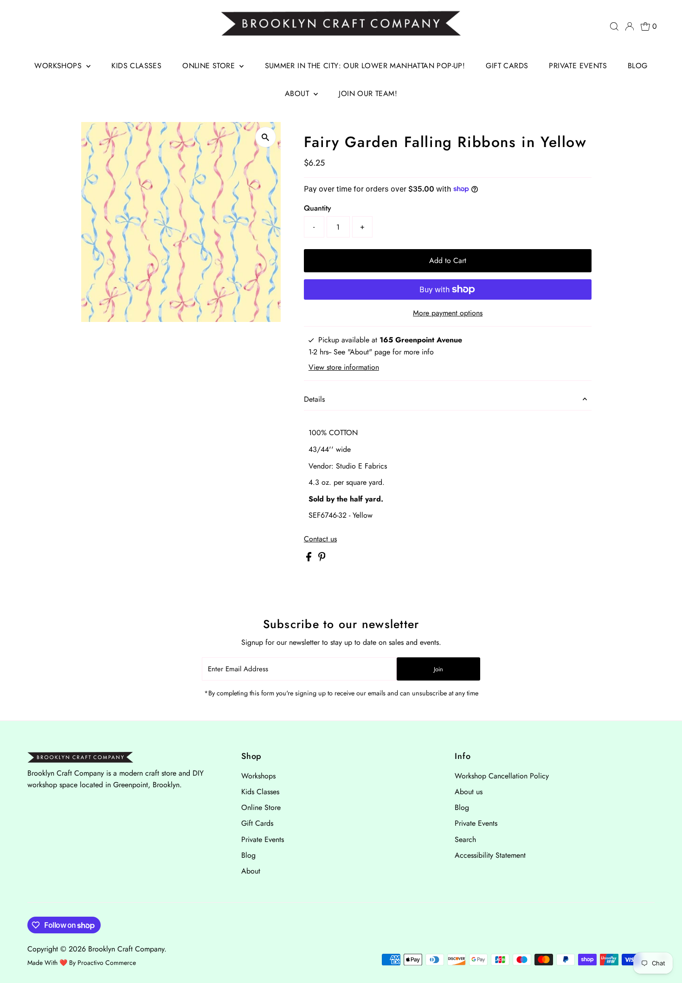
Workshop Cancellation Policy (502, 776)
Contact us (320, 539)
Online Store (209, 65)
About (298, 93)
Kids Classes (136, 65)
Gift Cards (507, 65)
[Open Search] (614, 26)
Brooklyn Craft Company (126, 949)
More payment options (448, 313)
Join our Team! (368, 93)
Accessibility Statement (490, 855)
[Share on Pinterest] (322, 558)
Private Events (578, 65)
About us (469, 791)
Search (465, 839)
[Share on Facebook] (310, 558)
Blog (638, 65)
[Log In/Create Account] (629, 26)
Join (438, 669)
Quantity (317, 208)
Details (314, 399)
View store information (344, 367)
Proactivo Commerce (106, 962)
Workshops (59, 65)
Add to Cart (447, 260)
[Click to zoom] (265, 137)
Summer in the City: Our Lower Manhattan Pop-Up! (365, 65)
